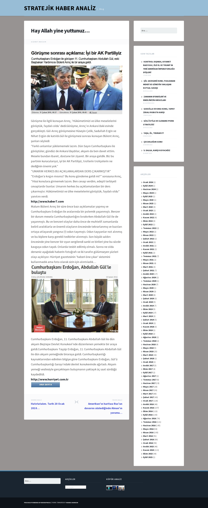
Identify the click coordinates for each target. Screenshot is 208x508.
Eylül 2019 (147, 312)
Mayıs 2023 (148, 200)
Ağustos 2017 (149, 376)
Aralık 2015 (148, 446)
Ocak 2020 (148, 302)
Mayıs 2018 (148, 348)
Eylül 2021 (147, 252)
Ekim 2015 (148, 453)
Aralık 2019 (148, 305)
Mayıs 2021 (148, 259)
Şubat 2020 (148, 298)
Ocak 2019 (148, 323)
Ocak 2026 (148, 182)
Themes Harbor (71, 503)
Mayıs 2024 (148, 193)
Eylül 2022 (147, 224)
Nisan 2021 (148, 263)
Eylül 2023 (147, 196)
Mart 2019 (148, 316)
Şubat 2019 (148, 319)
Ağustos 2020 (149, 277)
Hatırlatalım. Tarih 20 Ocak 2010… (48, 404)
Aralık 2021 (148, 245)
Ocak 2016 (148, 443)
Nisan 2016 (148, 432)
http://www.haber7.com (47, 201)
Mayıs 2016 (148, 429)
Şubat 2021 (148, 270)
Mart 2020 (148, 295)
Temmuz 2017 (149, 379)
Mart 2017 (148, 393)
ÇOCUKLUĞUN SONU (153, 141)
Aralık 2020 (148, 274)
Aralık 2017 (148, 365)
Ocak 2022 (148, 242)
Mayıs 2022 (148, 231)
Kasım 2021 (148, 249)
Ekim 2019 (148, 309)
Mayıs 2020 (148, 288)
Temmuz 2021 (149, 256)
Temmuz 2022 (149, 228)
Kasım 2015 (148, 450)
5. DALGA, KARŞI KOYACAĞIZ (157, 150)
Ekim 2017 (148, 369)
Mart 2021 (148, 267)
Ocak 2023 (148, 210)
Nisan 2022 (148, 235)
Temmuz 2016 (149, 422)
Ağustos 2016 (149, 418)
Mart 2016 (148, 436)
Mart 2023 (148, 207)
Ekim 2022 (148, 221)
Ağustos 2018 (149, 337)
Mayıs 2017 (148, 386)
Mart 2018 (148, 355)
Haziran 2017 (149, 383)
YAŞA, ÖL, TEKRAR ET (154, 133)
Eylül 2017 (147, 372)
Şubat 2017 (148, 397)
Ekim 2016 (148, 411)
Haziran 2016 (149, 425)
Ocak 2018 (148, 362)
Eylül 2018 (147, 333)
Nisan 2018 (148, 351)
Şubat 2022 (148, 238)
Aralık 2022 (148, 214)
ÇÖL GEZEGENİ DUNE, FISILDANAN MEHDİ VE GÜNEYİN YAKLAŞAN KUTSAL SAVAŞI (159, 84)
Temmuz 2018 (149, 341)
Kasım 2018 (148, 326)
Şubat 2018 (148, 358)
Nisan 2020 (148, 291)
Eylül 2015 (147, 457)
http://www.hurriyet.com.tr (50, 379)
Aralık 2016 (148, 404)
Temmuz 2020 (149, 281)
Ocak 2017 (148, 400)
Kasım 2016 (148, 407)
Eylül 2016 (147, 414)
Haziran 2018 (149, 344)
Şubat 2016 (148, 439)
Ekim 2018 (148, 330)
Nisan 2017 (148, 390)
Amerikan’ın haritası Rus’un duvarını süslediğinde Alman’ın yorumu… (103, 406)
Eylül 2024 (147, 185)
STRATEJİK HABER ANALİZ (60, 8)
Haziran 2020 (149, 284)
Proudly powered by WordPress (37, 503)
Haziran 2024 (149, 189)
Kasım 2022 (148, 217)
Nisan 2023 (148, 203)
